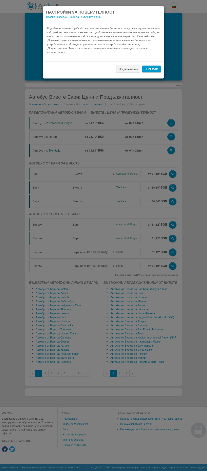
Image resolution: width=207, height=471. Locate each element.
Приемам (151, 69)
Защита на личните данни (85, 17)
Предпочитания (128, 69)
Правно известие (56, 17)
